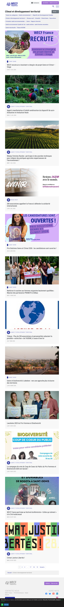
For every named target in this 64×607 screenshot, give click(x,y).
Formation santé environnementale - (15, 21)
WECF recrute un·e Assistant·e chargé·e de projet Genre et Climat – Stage (31, 66)
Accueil (10, 572)
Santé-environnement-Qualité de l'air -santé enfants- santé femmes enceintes (27, 24)
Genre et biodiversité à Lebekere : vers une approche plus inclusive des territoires (30, 382)
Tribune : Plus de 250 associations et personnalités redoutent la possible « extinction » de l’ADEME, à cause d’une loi (29, 337)
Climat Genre (44, 18)
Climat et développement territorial (15, 18)
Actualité (37, 18)
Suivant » (42, 567)
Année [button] (55, 11)
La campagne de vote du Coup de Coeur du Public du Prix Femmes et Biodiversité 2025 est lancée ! (31, 468)
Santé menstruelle (11, 27)
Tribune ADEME (21, 27)
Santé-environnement (25, 15)
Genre (28, 21)
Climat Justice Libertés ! (16, 558)
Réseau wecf (30, 18)
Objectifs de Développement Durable (43, 15)
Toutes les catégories (12, 15)
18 (34, 567)
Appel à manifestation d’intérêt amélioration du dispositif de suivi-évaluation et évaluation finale (31, 111)
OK (2, 604)
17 (30, 567)
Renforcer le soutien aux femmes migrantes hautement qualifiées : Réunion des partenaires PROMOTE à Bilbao (30, 292)
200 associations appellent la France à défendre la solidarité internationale (28, 205)
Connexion (35, 3)
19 (37, 567)
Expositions (52, 18)
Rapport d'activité (36, 21)
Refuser (6, 604)
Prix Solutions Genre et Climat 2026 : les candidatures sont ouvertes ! (32, 248)
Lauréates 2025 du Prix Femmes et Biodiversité (24, 423)
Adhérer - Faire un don (50, 3)
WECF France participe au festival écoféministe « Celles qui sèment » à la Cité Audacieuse (32, 513)
